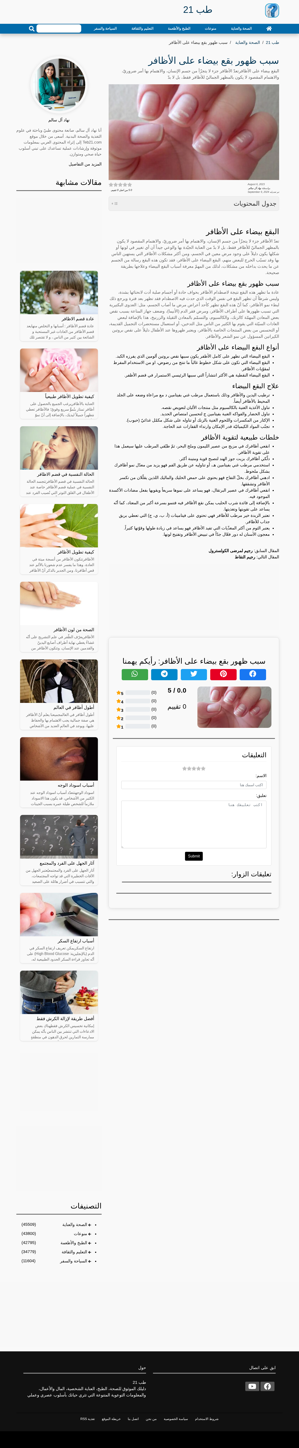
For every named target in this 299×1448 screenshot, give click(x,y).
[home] (269, 28)
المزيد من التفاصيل (85, 164)
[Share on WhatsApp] (135, 674)
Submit (194, 856)
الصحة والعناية (241, 28)
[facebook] (267, 1386)
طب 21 (272, 42)
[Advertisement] (194, 597)
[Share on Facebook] (253, 674)
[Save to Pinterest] (223, 674)
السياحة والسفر (105, 28)
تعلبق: (261, 795)
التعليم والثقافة (142, 28)
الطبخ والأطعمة (179, 28)
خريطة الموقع (111, 1419)
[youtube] (252, 1386)
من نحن (151, 1419)
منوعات (210, 28)
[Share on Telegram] (164, 674)
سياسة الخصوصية (176, 1419)
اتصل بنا (133, 1419)
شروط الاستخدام (207, 1419)
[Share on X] (194, 674)
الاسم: (261, 775)
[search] (31, 29)
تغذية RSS (87, 1419)
